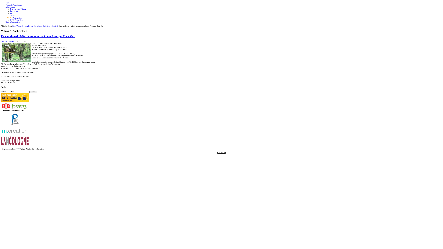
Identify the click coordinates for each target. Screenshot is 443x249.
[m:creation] (15, 135)
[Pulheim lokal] (15, 126)
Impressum (14, 11)
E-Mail (11, 41)
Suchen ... (4, 92)
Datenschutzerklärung (18, 9)
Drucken (4, 41)
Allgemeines (10, 7)
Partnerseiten (17, 18)
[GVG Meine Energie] (15, 102)
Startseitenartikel (40, 26)
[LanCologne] (15, 145)
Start (7, 3)
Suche (12, 15)
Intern (12, 13)
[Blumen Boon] (15, 111)
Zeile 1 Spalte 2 (52, 26)
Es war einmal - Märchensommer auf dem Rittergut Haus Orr (38, 36)
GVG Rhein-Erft (16, 20)
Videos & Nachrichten (14, 5)
